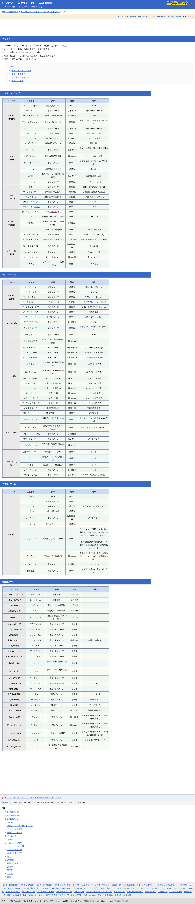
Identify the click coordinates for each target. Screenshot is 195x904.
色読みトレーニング (36, 895)
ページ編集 (156, 16)
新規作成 (165, 16)
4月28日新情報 (13, 815)
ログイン (189, 16)
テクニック (11, 836)
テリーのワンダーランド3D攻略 (97, 888)
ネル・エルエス (18, 74)
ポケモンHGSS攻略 (10, 885)
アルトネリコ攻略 (109, 885)
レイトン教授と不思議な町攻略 (99, 892)
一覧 (126, 16)
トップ (120, 16)
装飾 (9, 877)
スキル (5, 39)
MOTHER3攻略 (28, 892)
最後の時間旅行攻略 (135, 892)
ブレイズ (11, 839)
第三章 (10, 870)
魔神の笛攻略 (150, 892)
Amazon (92, 895)
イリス (5, 484)
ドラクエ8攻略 (165, 888)
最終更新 (133, 16)
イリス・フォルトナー (21, 77)
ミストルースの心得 (15, 846)
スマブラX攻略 (13, 888)
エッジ (5, 93)
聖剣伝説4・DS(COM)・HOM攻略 (45, 888)
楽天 (100, 895)
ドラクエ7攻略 (150, 888)
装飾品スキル (17, 80)
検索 (140, 16)
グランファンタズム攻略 (164, 885)
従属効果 (11, 860)
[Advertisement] (97, 26)
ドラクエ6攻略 (136, 888)
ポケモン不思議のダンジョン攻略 (86, 885)
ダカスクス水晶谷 (14, 833)
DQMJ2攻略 (77, 888)
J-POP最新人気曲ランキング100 (117, 895)
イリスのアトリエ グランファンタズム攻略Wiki (26, 2)
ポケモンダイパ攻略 (62, 885)
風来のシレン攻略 (13, 892)
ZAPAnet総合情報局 (10, 12)
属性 (9, 856)
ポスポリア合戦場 (14, 843)
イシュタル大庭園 (14, 829)
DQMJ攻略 (65, 888)
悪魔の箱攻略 (119, 892)
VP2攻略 (25, 888)
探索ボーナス (12, 863)
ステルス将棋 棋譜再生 (55, 895)
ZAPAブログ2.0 (19, 895)
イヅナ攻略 (163, 892)
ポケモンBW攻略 (27, 885)
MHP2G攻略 (79, 892)
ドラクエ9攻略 (178, 888)
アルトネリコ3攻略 (145, 885)
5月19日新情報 (13, 819)
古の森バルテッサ (14, 850)
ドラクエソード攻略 (120, 888)
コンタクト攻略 (175, 892)
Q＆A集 (10, 822)
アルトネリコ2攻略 (127, 885)
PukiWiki (17, 901)
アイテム (58, 418)
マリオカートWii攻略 (45, 892)
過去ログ (179, 16)
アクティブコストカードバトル (20, 826)
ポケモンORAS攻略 (44, 885)
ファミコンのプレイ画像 (77, 895)
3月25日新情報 (13, 812)
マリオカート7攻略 (64, 892)
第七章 (10, 867)
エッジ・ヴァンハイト (21, 70)
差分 (172, 16)
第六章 (10, 873)
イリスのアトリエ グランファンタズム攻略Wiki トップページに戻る (33, 797)
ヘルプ (145, 16)
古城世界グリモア (14, 853)
